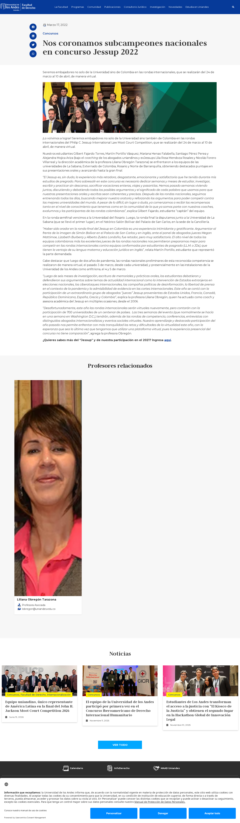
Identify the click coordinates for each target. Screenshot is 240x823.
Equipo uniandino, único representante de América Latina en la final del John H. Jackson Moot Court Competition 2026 (39, 706)
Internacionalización (59, 694)
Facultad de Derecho (33, 694)
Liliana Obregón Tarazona (36, 599)
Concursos (50, 33)
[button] (233, 7)
